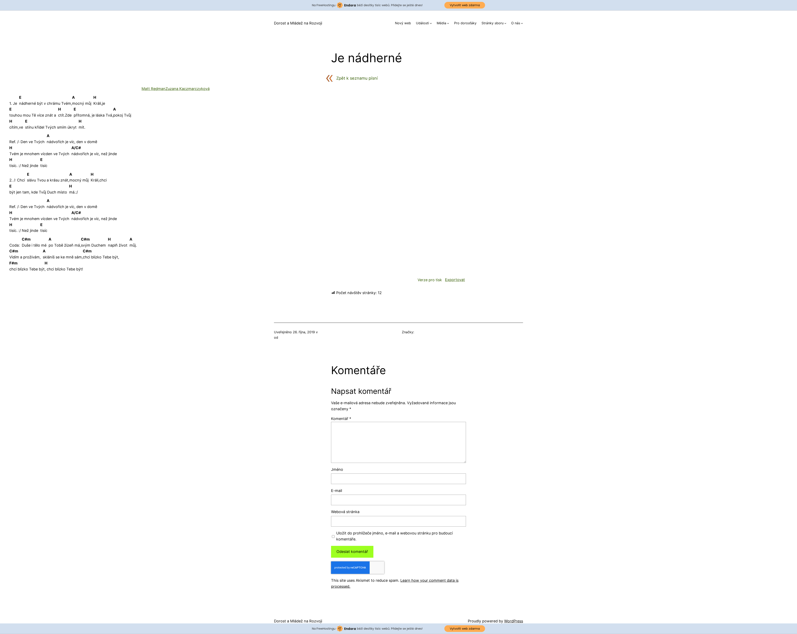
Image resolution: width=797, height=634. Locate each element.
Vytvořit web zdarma (465, 5)
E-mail (336, 490)
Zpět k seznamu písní (357, 78)
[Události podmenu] (431, 23)
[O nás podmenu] (522, 23)
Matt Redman (153, 88)
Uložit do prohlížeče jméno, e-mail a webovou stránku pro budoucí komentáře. (394, 536)
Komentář (341, 418)
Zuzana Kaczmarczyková (187, 88)
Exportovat (455, 279)
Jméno (337, 469)
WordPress (513, 621)
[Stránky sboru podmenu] (505, 23)
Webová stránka (345, 512)
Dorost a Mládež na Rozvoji (298, 23)
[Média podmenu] (448, 23)
